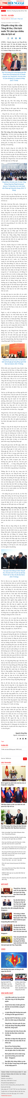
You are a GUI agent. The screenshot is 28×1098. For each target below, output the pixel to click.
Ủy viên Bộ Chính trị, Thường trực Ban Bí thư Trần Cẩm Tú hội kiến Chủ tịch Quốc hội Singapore (14, 929)
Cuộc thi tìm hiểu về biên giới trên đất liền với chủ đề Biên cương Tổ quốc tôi (15, 1007)
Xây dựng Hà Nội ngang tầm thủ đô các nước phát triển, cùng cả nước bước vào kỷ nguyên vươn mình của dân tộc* (14, 853)
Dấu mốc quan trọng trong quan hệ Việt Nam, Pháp (14, 864)
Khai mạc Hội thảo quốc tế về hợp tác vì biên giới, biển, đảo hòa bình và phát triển (13, 842)
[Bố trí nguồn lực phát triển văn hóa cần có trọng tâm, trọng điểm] (14, 773)
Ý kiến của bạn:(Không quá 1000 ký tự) (11, 749)
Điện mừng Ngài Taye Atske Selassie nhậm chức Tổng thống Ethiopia (13, 833)
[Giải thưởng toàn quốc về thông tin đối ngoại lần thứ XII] (14, 960)
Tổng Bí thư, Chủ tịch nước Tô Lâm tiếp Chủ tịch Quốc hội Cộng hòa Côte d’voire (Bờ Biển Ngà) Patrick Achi (13, 892)
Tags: (2, 741)
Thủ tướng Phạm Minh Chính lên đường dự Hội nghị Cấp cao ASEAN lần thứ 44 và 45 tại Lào (14, 847)
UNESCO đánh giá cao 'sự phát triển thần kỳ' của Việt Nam (13, 873)
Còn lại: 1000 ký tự (6, 758)
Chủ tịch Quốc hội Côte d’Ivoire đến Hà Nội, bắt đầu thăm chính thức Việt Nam (15, 1033)
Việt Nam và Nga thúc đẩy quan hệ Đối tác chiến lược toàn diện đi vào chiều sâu (15, 1040)
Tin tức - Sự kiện (7, 15)
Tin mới (3, 10)
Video (3, 949)
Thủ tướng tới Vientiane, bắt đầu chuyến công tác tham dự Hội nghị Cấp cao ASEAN (14, 838)
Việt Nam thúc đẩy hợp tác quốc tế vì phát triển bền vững (14, 878)
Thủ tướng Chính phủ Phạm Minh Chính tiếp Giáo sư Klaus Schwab (13, 868)
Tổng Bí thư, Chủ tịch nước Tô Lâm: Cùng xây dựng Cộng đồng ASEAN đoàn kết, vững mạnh (15, 1025)
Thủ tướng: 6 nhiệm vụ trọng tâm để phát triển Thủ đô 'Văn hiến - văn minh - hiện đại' (14, 859)
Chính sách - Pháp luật (17, 18)
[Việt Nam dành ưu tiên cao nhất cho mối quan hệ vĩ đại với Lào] (14, 795)
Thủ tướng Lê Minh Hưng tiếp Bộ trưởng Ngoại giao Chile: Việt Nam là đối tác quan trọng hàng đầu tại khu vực (14, 918)
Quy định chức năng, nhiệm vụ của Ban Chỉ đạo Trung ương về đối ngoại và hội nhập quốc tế (16, 1063)
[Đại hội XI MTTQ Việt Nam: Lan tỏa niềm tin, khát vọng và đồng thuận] (7, 977)
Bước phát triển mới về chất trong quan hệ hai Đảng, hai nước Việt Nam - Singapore (15, 1056)
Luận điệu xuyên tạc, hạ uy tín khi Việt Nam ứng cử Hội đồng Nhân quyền (15, 999)
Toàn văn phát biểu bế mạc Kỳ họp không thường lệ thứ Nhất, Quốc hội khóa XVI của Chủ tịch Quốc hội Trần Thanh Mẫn (14, 941)
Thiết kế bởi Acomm (6, 1095)
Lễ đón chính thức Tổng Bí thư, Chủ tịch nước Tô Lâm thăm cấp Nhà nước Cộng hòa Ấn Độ (21, 986)
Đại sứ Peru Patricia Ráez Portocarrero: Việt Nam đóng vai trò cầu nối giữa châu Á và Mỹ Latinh (16, 1048)
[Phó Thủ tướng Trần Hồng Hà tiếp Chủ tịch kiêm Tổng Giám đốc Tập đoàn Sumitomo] (14, 816)
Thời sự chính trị (5, 18)
